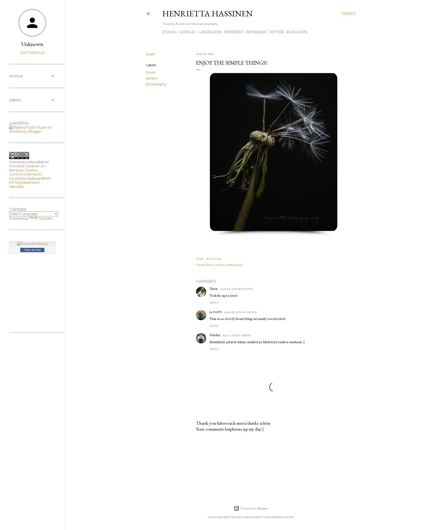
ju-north (216, 312)
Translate (45, 218)
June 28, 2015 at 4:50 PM (240, 312)
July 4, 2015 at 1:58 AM (236, 335)
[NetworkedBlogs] (32, 244)
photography (156, 84)
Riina (214, 289)
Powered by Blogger (254, 508)
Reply (214, 302)
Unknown (32, 44)
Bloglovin (297, 32)
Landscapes (210, 32)
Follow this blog (32, 250)
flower (151, 72)
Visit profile (32, 53)
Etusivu (169, 32)
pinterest (234, 32)
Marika (215, 335)
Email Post (214, 258)
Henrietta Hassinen (207, 13)
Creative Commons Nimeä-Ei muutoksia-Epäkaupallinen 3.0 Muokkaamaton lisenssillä (30, 178)
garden (151, 78)
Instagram (256, 32)
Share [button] (150, 54)
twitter (276, 32)
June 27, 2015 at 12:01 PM (236, 289)
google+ (187, 32)
